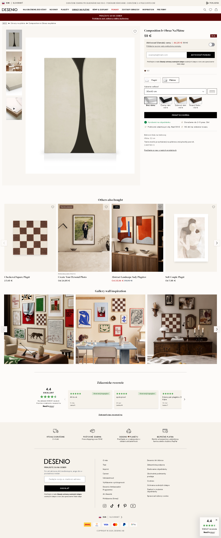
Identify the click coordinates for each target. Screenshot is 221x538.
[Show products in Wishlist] (210, 10)
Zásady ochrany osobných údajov (172, 62)
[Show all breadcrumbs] (4, 23)
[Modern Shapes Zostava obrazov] (110, 329)
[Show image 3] (14, 84)
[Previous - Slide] (142, 103)
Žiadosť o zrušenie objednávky (155, 490)
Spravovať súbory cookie (158, 496)
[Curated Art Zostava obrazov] (39, 329)
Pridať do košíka (180, 115)
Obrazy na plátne (80, 10)
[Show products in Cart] (216, 10)
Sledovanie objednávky (157, 469)
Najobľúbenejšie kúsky (35, 10)
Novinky (54, 10)
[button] (212, 91)
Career (106, 474)
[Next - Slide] (219, 103)
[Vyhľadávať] (205, 9)
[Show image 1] (14, 39)
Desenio (118, 531)
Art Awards (107, 494)
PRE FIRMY (161, 10)
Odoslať (64, 488)
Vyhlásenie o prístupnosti (114, 482)
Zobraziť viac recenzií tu (110, 415)
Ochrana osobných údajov (158, 485)
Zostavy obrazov (130, 10)
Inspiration (148, 10)
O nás (105, 460)
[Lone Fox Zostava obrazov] (182, 329)
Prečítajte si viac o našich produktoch (160, 150)
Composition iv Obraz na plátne (42, 23)
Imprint (106, 469)
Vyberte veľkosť (151, 86)
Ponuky (115, 10)
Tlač (104, 465)
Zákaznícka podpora (156, 465)
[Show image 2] (14, 61)
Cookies (150, 481)
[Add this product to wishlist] (135, 31)
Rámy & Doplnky (100, 10)
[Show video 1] (14, 108)
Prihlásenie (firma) (110, 498)
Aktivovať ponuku (201, 55)
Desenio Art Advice (155, 460)
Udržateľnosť (108, 478)
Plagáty (65, 10)
